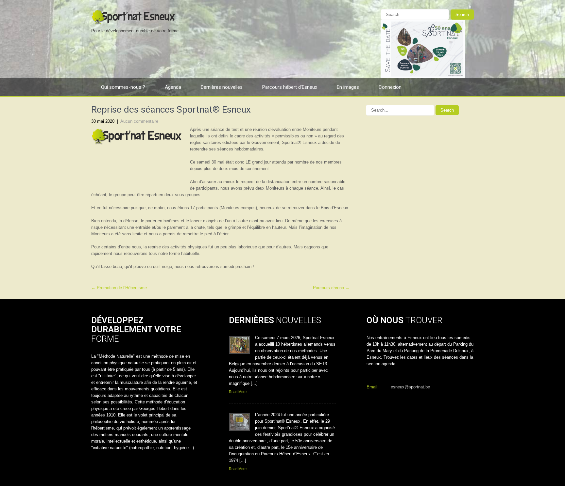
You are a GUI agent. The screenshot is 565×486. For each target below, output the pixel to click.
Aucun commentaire (139, 121)
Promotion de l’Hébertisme (119, 287)
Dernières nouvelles (222, 87)
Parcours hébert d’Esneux (289, 87)
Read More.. (238, 392)
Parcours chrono (331, 287)
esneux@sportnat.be (410, 386)
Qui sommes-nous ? (123, 87)
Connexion (390, 87)
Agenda (173, 87)
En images (348, 87)
